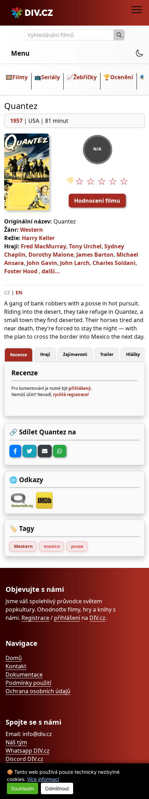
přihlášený (80, 388)
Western (31, 229)
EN (19, 292)
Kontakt (16, 666)
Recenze (18, 355)
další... (51, 271)
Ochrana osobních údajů (38, 691)
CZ (7, 292)
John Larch (75, 263)
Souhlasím (22, 788)
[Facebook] (15, 451)
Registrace (35, 618)
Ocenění (121, 77)
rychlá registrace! (71, 394)
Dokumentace (24, 674)
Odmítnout (57, 788)
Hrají (45, 354)
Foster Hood (20, 271)
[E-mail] (45, 451)
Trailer (106, 354)
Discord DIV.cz (24, 759)
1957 (16, 121)
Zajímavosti (75, 354)
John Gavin (42, 263)
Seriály (50, 77)
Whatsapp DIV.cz (28, 750)
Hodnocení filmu (97, 200)
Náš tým (16, 742)
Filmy (20, 77)
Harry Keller (38, 238)
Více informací (43, 779)
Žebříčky (85, 77)
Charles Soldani (114, 263)
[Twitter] (29, 451)
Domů (14, 658)
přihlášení (67, 618)
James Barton (95, 254)
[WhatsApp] (59, 451)
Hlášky (133, 354)
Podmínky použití (28, 683)
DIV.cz (97, 618)
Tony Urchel (85, 246)
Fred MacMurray (43, 246)
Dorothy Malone (50, 254)
